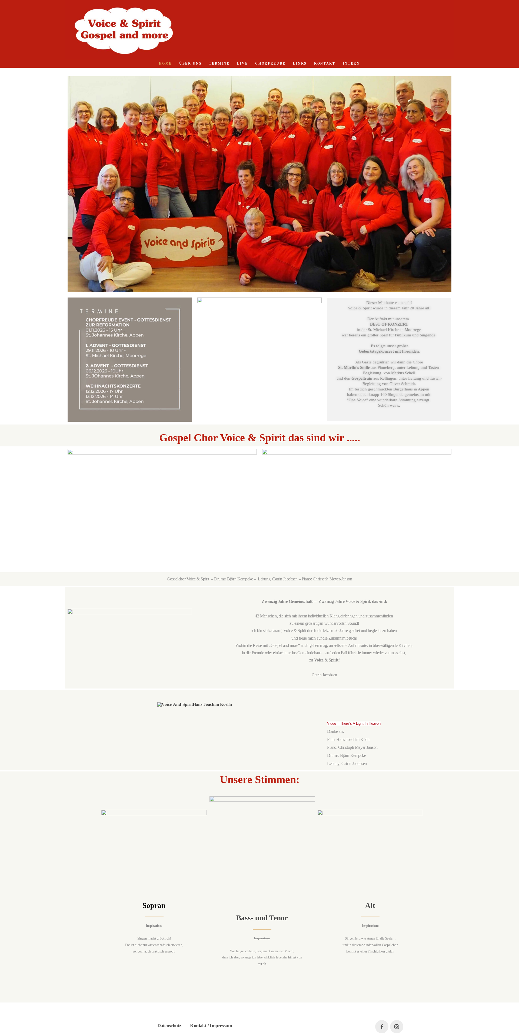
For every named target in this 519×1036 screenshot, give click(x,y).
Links (300, 63)
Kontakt (324, 63)
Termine (219, 63)
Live (242, 63)
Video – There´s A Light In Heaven (354, 723)
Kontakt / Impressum (211, 1025)
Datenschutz (169, 1025)
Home (165, 63)
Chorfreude (270, 63)
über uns (190, 63)
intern (351, 63)
